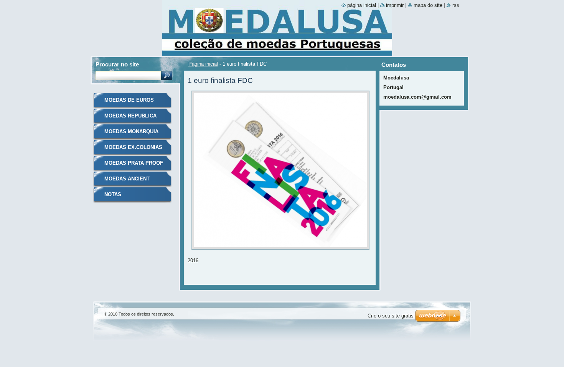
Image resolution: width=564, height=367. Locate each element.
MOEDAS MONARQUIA (131, 131)
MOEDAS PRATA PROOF (133, 163)
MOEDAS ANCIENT (127, 179)
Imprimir (395, 5)
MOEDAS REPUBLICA (130, 116)
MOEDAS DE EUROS (129, 100)
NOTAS (112, 194)
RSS (455, 5)
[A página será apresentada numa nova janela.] (280, 252)
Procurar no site (117, 64)
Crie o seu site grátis (391, 316)
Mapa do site (428, 5)
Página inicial (203, 64)
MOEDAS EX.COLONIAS (133, 147)
